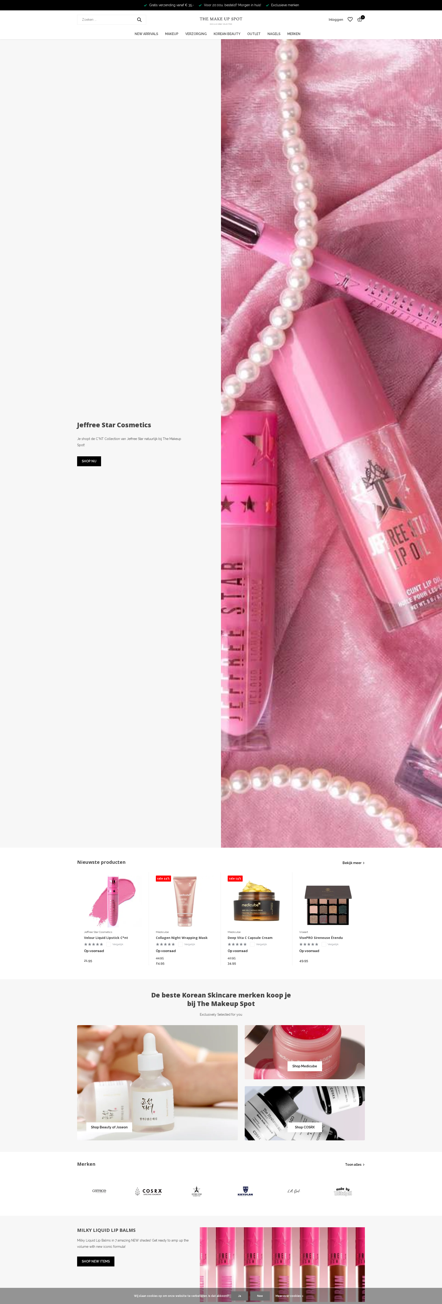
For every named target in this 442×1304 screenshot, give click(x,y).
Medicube (162, 932)
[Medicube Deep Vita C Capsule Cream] (257, 901)
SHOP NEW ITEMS (96, 1261)
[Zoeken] (139, 19)
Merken (293, 34)
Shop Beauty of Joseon (109, 1127)
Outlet (254, 34)
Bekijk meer (352, 863)
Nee (260, 1296)
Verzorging (196, 34)
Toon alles (353, 1164)
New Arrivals (146, 34)
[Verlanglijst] (350, 19)
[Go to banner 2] (305, 1052)
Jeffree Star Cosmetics (98, 932)
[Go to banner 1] (157, 1082)
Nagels (274, 34)
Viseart (303, 932)
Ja (239, 1296)
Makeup (171, 34)
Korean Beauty (227, 34)
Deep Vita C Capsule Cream (250, 938)
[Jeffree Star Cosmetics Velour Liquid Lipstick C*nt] (113, 901)
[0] (358, 19)
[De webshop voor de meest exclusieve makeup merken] (221, 19)
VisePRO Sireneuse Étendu (321, 938)
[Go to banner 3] (305, 1113)
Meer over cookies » (289, 1296)
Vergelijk (117, 944)
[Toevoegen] (137, 960)
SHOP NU (89, 461)
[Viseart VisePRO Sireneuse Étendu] (328, 901)
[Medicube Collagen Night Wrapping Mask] (185, 901)
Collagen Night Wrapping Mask (182, 938)
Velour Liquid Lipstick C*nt (106, 938)
